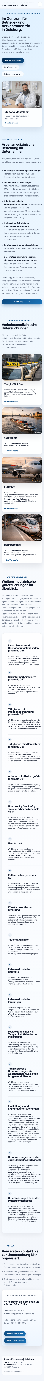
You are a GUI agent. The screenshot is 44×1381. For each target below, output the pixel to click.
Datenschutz (19, 1371)
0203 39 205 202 (16, 1311)
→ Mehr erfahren (11, 123)
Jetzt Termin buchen (12, 60)
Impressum (8, 1371)
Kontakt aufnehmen (15, 1334)
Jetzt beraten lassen (22, 302)
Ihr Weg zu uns (10, 67)
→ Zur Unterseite (11, 401)
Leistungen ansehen (12, 74)
